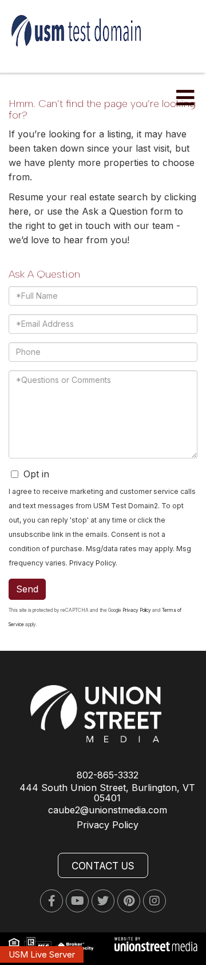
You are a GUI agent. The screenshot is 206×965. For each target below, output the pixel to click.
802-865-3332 (107, 775)
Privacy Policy (92, 563)
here (19, 211)
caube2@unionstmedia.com (107, 810)
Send (27, 589)
